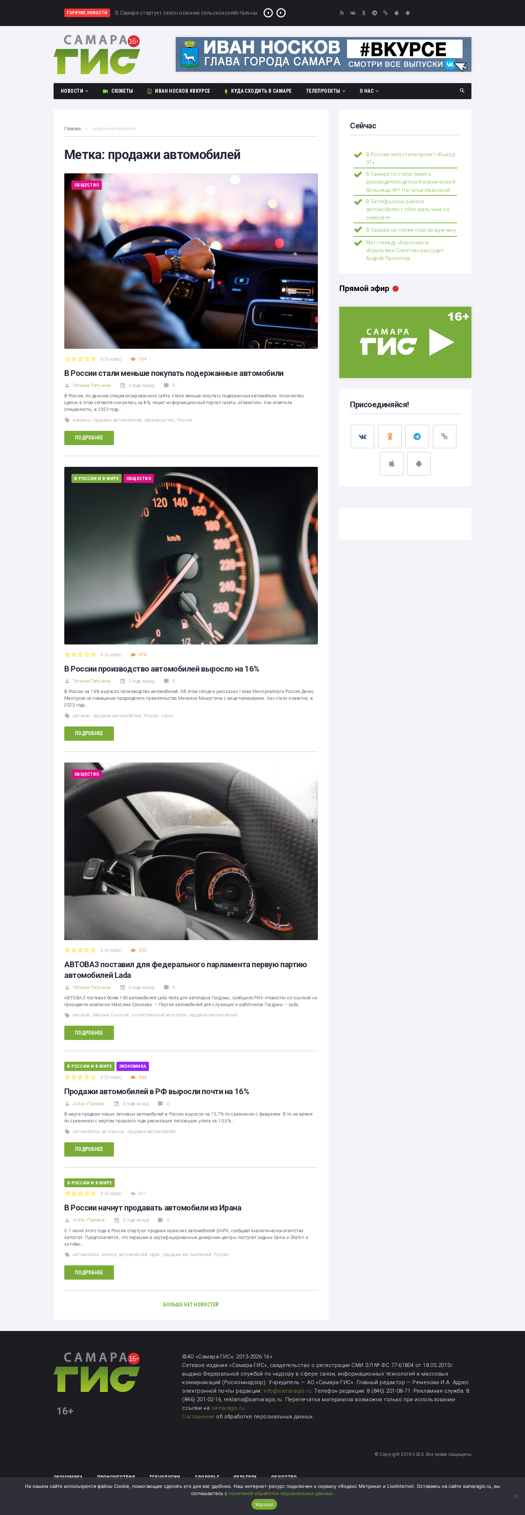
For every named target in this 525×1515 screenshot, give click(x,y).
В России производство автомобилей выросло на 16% (161, 668)
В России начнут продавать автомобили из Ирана (152, 1207)
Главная (72, 128)
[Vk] (353, 13)
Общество (86, 185)
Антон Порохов (89, 1103)
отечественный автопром (159, 1014)
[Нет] (516, 1496)
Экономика (132, 1066)
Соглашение (199, 1416)
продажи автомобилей (117, 420)
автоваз (81, 715)
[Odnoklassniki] (363, 13)
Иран (155, 1254)
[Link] (385, 13)
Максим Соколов (111, 1014)
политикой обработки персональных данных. (281, 1493)
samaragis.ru (227, 1408)
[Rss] (342, 13)
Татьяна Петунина (91, 385)
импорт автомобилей (125, 1254)
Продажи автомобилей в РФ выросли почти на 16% (156, 1091)
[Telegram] (374, 13)
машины (82, 420)
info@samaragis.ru (287, 1391)
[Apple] (396, 13)
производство (159, 420)
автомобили (86, 1131)
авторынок (113, 1131)
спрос (167, 715)
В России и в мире (96, 478)
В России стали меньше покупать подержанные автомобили (174, 373)
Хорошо (264, 1504)
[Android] (407, 13)
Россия (184, 420)
